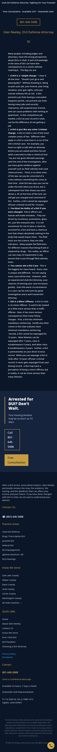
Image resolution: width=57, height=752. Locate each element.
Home (5, 619)
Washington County (12, 598)
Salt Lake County (10, 575)
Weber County (9, 580)
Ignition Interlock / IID (12, 554)
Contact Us (7, 628)
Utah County (8, 589)
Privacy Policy (9, 653)
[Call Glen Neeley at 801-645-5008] (51, 746)
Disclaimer (7, 657)
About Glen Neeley (11, 623)
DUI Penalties (8, 641)
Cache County (9, 593)
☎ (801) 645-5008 (12, 516)
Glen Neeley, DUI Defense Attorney (28, 32)
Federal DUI (8, 545)
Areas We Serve (10, 632)
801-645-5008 (28, 22)
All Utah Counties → (12, 602)
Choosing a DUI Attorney (14, 646)
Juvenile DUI (8, 540)
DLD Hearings (9, 559)
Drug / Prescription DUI (13, 536)
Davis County (8, 584)
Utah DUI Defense (11, 531)
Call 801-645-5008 (11, 440)
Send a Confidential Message (16, 679)
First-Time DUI (9, 637)
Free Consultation (16, 460)
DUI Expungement (11, 549)
